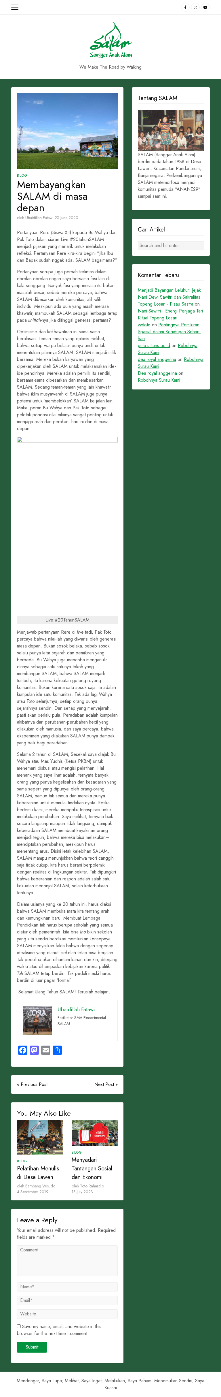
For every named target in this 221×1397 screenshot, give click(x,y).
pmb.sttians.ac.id (154, 345)
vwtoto (144, 324)
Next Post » (106, 1084)
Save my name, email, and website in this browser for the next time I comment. (59, 1330)
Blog (22, 175)
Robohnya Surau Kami (159, 380)
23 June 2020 (66, 218)
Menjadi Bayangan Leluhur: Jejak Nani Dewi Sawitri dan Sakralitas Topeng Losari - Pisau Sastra (169, 297)
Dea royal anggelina (157, 373)
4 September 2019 (33, 1192)
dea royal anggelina (157, 359)
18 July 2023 (82, 1192)
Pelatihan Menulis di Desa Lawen (38, 1172)
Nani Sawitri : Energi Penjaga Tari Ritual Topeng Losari (170, 314)
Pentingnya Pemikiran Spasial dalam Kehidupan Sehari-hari (169, 331)
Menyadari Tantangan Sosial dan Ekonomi (92, 1168)
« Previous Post (32, 1084)
